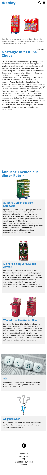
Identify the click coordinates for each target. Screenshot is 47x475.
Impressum (23, 453)
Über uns (23, 464)
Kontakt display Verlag (24, 462)
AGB (23, 459)
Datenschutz (24, 456)
